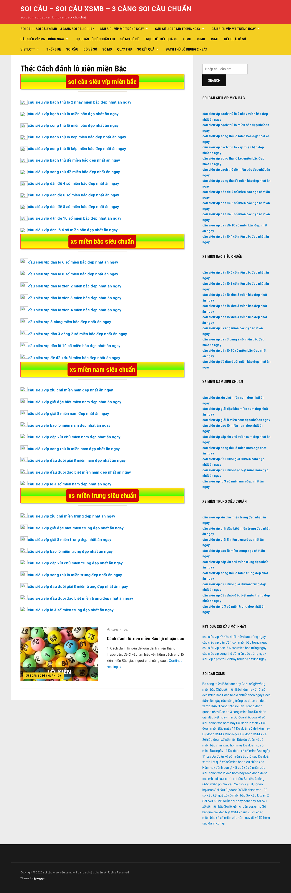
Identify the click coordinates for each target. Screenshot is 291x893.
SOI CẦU (72, 49)
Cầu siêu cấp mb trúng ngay (177, 29)
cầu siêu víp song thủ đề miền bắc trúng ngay (234, 653)
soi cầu (238, 779)
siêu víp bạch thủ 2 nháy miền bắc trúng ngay (234, 659)
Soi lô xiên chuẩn (236, 806)
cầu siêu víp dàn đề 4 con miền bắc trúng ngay (234, 642)
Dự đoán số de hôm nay (253, 728)
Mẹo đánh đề (254, 773)
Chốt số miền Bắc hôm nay (235, 689)
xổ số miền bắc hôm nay (233, 817)
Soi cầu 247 (231, 784)
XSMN (200, 39)
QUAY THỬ (124, 49)
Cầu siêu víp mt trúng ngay (234, 29)
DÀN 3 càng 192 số (224, 706)
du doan (249, 701)
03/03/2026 (119, 630)
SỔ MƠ (107, 49)
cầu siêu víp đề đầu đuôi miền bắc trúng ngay (234, 637)
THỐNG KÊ (53, 49)
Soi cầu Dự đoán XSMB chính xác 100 (240, 790)
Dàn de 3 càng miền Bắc (236, 712)
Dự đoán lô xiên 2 (248, 723)
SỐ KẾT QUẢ (145, 49)
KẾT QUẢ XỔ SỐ (235, 39)
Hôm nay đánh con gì (217, 767)
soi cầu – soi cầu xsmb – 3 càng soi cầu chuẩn (106, 9)
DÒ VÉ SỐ (90, 49)
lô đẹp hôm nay (234, 773)
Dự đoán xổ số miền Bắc (225, 739)
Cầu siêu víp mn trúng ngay (42, 39)
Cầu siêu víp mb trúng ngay (122, 29)
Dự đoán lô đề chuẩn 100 (95, 39)
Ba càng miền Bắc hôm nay (221, 684)
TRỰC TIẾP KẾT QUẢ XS (160, 39)
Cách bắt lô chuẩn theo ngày (242, 695)
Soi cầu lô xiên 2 (257, 795)
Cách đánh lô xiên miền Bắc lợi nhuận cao (145, 638)
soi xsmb (255, 806)
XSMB (187, 39)
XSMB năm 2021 (243, 812)
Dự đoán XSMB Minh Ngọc (221, 734)
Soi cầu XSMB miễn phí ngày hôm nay (229, 801)
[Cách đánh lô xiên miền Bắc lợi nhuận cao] (59, 653)
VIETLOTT (27, 49)
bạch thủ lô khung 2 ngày (186, 49)
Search (214, 80)
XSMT (214, 39)
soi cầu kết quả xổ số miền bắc (223, 795)
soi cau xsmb (223, 779)
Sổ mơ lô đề (129, 39)
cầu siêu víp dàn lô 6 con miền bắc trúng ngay (234, 648)
